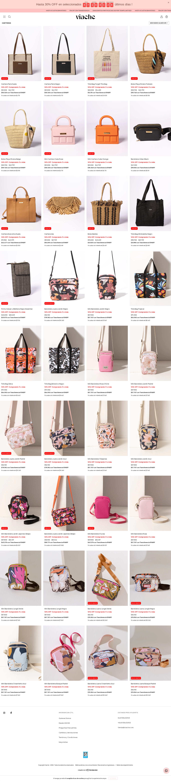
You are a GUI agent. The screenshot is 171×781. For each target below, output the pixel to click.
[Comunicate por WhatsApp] (166, 770)
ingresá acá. (111, 765)
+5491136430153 (124, 723)
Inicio (3, 23)
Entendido (113, 778)
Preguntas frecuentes (67, 728)
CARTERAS (10, 23)
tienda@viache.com (126, 727)
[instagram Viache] (4, 713)
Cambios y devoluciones (68, 732)
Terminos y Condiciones (68, 737)
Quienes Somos (65, 718)
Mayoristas (63, 742)
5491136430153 (124, 718)
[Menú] (4, 17)
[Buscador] (9, 17)
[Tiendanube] (88, 770)
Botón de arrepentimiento (125, 765)
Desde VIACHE (64, 723)
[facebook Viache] (11, 713)
